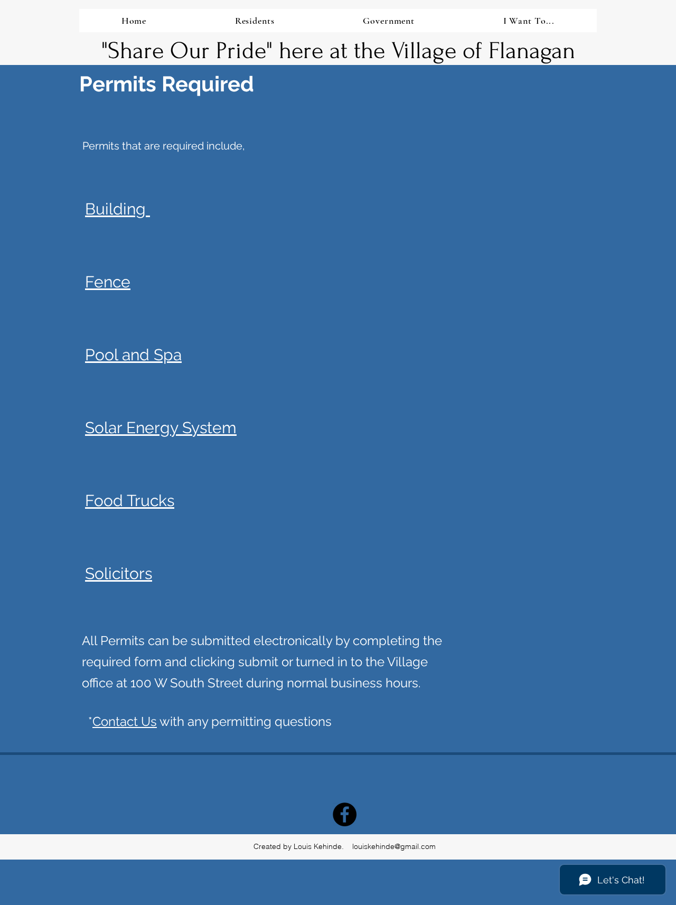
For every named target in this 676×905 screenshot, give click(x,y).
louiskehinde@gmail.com (394, 846)
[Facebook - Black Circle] (344, 814)
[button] (254, 20)
